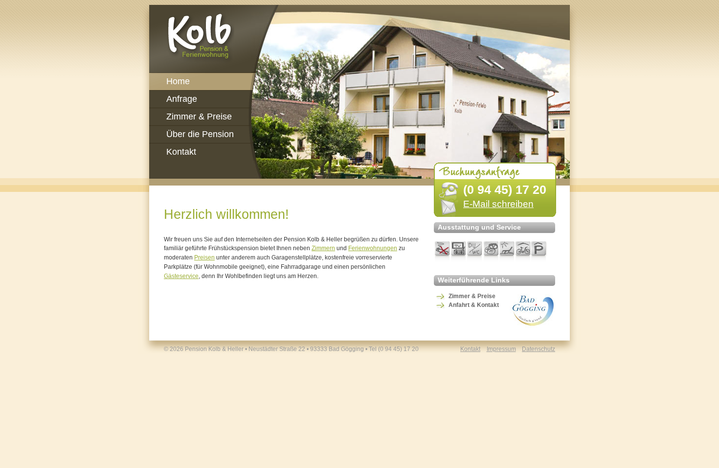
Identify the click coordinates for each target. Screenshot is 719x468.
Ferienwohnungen (372, 248)
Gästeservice (181, 276)
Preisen (204, 257)
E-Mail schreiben (498, 204)
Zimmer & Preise (472, 296)
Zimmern (323, 248)
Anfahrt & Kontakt (474, 305)
